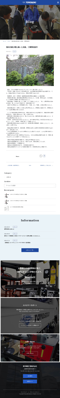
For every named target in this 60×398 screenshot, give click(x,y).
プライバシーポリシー (34, 392)
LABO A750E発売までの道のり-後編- (18, 194)
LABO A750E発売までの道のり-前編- (18, 200)
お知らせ (9, 177)
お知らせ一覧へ (30, 250)
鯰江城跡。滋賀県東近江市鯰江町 (15, 165)
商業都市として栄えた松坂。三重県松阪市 (47, 165)
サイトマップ (23, 392)
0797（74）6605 (26, 371)
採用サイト (30, 381)
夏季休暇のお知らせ (9, 229)
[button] (27, 84)
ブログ (14, 51)
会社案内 (30, 376)
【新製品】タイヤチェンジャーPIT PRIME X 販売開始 (17, 242)
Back (30, 165)
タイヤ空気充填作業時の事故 (16, 207)
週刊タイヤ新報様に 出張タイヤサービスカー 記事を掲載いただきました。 (22, 236)
